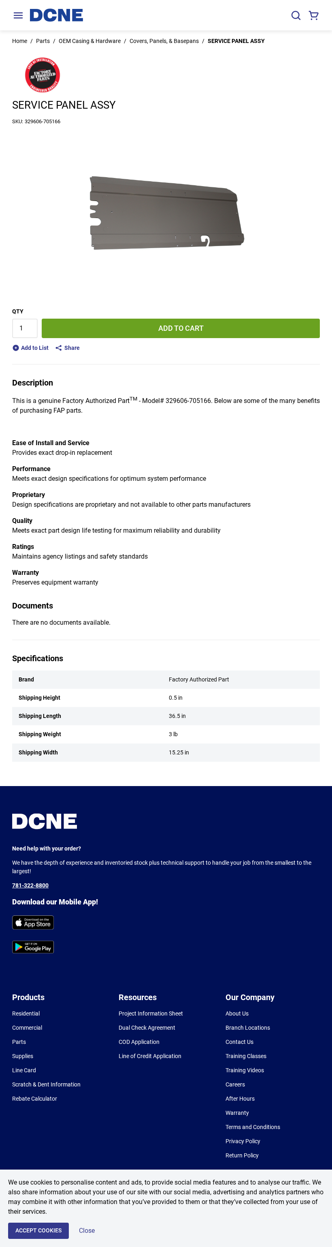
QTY (17, 311)
